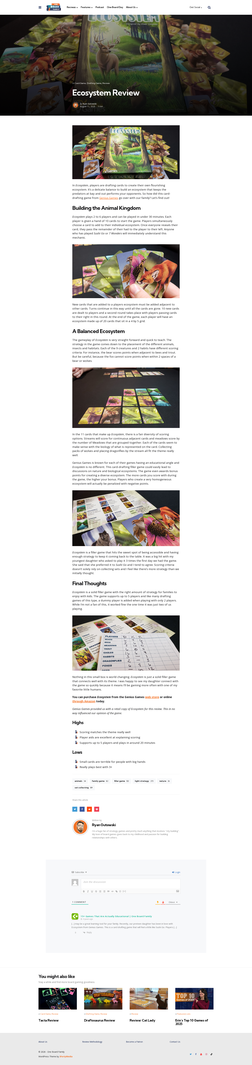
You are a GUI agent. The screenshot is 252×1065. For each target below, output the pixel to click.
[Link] (116, 891)
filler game (121, 781)
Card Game (80, 83)
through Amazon (83, 701)
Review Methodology (92, 1041)
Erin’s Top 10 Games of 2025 (191, 1022)
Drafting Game (94, 83)
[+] (124, 891)
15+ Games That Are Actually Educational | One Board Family (116, 916)
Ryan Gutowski (90, 103)
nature (164, 781)
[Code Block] (112, 891)
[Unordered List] (104, 891)
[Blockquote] (108, 891)
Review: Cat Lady (142, 1020)
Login (177, 872)
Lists (188, 1014)
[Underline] (92, 891)
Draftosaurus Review (99, 1020)
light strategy (144, 781)
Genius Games (108, 198)
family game (100, 781)
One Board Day (115, 7)
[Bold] (84, 891)
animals (80, 781)
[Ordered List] (100, 891)
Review (106, 83)
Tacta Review (48, 1020)
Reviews (71, 7)
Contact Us (175, 1041)
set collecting (83, 787)
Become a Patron (134, 1041)
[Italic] (88, 891)
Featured (181, 1014)
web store (152, 697)
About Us (130, 7)
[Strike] (96, 891)
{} (120, 891)
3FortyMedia (66, 1056)
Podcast (100, 7)
